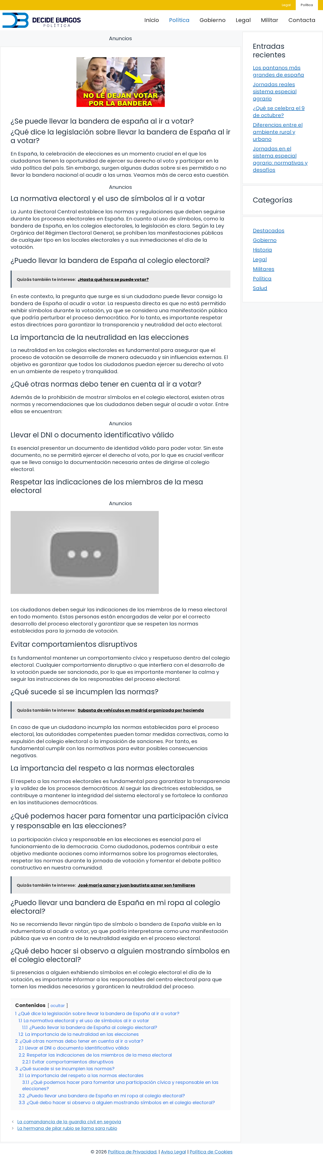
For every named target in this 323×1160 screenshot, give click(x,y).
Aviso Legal (173, 1152)
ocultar (57, 1006)
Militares (263, 269)
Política (307, 5)
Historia (262, 249)
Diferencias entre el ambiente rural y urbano (278, 132)
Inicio (151, 20)
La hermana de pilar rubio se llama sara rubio (67, 1128)
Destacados (268, 230)
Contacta (301, 20)
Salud (260, 288)
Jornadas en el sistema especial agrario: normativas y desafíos (280, 159)
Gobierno (213, 20)
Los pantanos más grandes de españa (278, 71)
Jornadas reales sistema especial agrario (275, 91)
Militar (269, 20)
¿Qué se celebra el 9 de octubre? (279, 112)
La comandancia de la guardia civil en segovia (69, 1122)
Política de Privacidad (132, 1152)
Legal (286, 5)
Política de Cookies (211, 1152)
